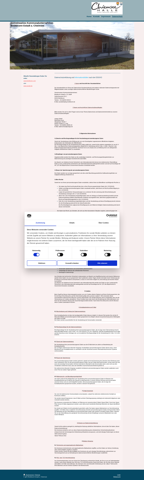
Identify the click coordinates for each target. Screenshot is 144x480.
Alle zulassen (102, 263)
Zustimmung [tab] (40, 223)
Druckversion (29, 475)
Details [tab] (72, 223)
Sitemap (37, 475)
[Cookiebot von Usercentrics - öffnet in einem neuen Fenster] (108, 215)
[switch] (60, 254)
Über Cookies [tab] (104, 223)
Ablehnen (41, 263)
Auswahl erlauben (72, 263)
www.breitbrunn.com (30, 81)
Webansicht (116, 477)
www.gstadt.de (28, 86)
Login (118, 475)
